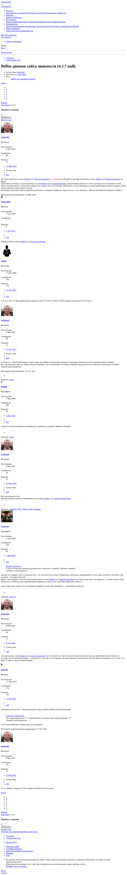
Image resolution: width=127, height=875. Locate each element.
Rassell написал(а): (14, 566)
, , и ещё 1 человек (25, 509)
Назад (3, 83)
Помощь (9, 853)
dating (13, 79)
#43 (7, 296)
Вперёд (4, 103)
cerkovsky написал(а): (15, 716)
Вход (3, 48)
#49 (7, 705)
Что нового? (11, 20)
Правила (9, 11)
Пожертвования (12, 29)
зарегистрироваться (62, 498)
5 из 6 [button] (12, 105)
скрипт (32, 79)
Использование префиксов (54, 13)
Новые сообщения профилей (34, 22)
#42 (7, 237)
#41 (7, 175)
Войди (27, 179)
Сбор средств (11, 31)
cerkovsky (21, 72)
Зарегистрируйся (41, 179)
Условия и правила (14, 849)
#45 (7, 422)
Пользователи (12, 24)
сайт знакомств (23, 79)
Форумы (9, 15)
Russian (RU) (11, 842)
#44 (7, 358)
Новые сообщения (13, 17)
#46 (7, 492)
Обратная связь (12, 846)
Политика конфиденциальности (19, 851)
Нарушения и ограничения (17, 13)
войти (47, 498)
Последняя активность (56, 22)
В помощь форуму (25, 31)
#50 (7, 784)
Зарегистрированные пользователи (21, 26)
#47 (7, 562)
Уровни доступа (36, 13)
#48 (7, 652)
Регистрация (6, 52)
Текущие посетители (45, 26)
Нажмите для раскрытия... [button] (17, 571)
